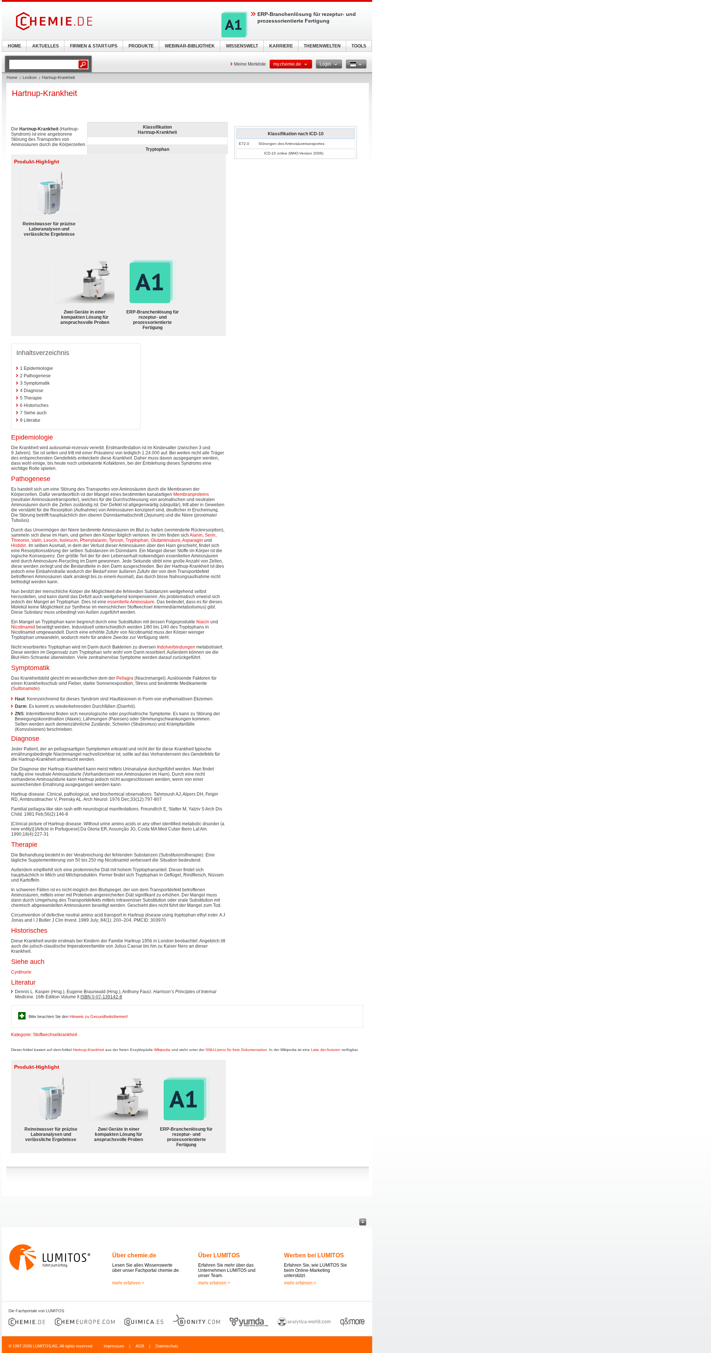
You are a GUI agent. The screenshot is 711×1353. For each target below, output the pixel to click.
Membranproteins (191, 494)
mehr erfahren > (128, 1283)
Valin (36, 540)
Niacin (202, 621)
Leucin (50, 540)
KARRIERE (281, 46)
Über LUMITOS (219, 1255)
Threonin (20, 540)
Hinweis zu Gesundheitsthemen (98, 1016)
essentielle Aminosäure (130, 601)
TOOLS (358, 46)
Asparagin (192, 540)
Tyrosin (116, 540)
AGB (140, 1346)
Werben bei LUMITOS (314, 1255)
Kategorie (21, 1034)
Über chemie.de (134, 1255)
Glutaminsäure (165, 540)
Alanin (196, 535)
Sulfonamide (25, 688)
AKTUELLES (45, 46)
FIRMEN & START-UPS (93, 46)
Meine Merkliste (250, 64)
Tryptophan (137, 540)
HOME (14, 46)
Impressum (114, 1346)
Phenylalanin (93, 540)
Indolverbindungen (176, 647)
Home (12, 77)
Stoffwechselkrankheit (55, 1034)
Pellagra (124, 678)
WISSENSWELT (242, 46)
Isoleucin (69, 540)
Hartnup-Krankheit (88, 1050)
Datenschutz (167, 1346)
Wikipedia (162, 1050)
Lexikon (30, 77)
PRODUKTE (141, 46)
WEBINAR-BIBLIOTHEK (190, 46)
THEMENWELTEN (322, 46)
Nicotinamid (23, 627)
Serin (210, 535)
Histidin (18, 545)
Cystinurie (21, 972)
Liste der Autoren (325, 1050)
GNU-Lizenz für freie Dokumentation (236, 1050)
